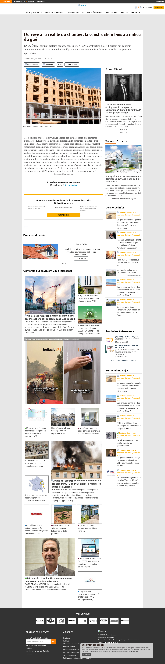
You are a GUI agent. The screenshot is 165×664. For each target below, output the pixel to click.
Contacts (66, 635)
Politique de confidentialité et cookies (77, 655)
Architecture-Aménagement (49, 12)
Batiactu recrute (69, 644)
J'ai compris (86, 655)
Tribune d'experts (130, 12)
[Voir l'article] (100, 336)
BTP (28, 12)
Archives (29, 645)
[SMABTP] (51, 618)
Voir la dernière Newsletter (36, 643)
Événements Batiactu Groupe (74, 647)
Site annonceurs (69, 652)
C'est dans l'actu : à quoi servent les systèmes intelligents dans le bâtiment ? (48, 336)
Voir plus (123, 130)
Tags (35, 651)
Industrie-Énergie (92, 12)
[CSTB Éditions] (104, 618)
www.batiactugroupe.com (107, 635)
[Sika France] (82, 618)
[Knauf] (114, 618)
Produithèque (19, 1)
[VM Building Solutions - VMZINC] (61, 618)
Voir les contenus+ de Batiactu (37, 648)
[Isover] (72, 618)
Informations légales (71, 650)
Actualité (6, 1)
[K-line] (40, 618)
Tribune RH (111, 12)
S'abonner (159, 7)
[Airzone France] (93, 618)
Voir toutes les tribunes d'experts (123, 199)
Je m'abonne (63, 215)
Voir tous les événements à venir (123, 360)
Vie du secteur (71, 64)
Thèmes (29, 651)
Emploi (31, 1)
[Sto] (125, 618)
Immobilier (73, 12)
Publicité (66, 638)
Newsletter (159, 1)
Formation (41, 1)
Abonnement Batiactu (71, 641)
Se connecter (71, 185)
